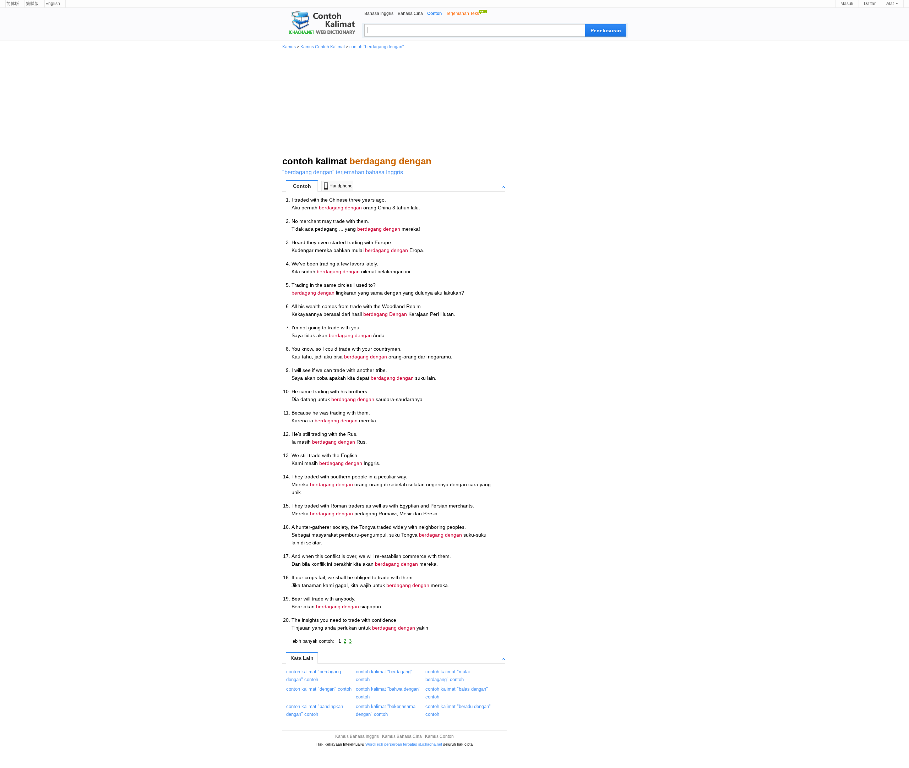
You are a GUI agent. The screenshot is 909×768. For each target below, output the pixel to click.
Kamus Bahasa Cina (402, 736)
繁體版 (32, 3)
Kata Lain (302, 658)
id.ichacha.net (430, 744)
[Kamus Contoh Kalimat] (318, 23)
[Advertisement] (454, 102)
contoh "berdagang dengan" (376, 46)
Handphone (341, 185)
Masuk (846, 3)
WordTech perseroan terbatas (391, 744)
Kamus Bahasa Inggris (357, 736)
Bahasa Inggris (378, 13)
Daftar (870, 3)
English (52, 3)
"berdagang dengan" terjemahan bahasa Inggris (342, 172)
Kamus (289, 46)
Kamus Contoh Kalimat (322, 46)
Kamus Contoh (439, 736)
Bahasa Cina (410, 13)
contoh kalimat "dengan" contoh (319, 689)
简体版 (12, 3)
